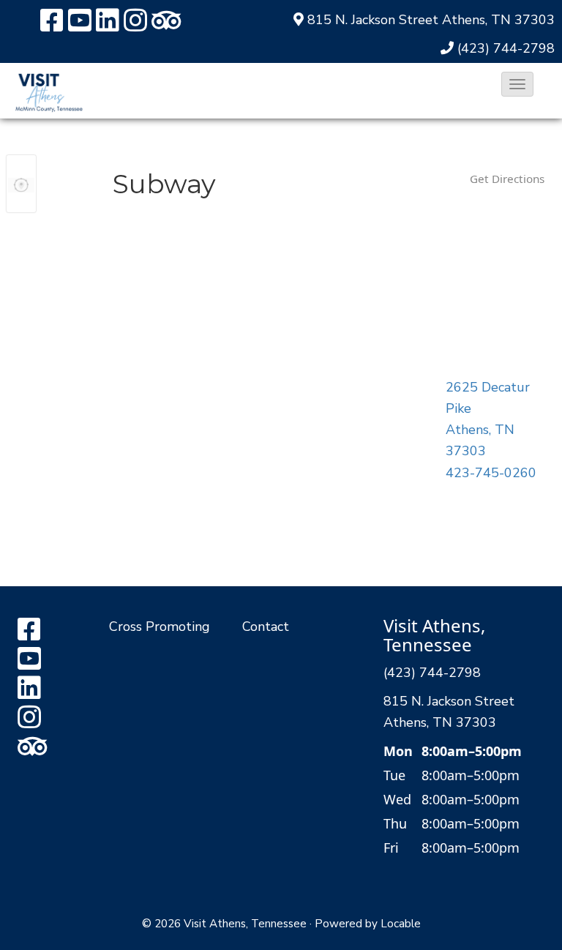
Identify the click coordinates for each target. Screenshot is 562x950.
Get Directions (507, 178)
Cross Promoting (159, 626)
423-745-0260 (491, 473)
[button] (517, 84)
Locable (401, 923)
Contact (265, 626)
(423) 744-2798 (506, 48)
